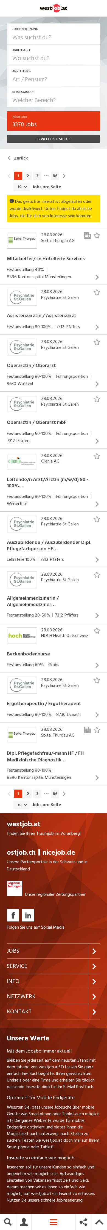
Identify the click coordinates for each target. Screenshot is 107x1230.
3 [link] (37, 175)
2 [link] (28, 175)
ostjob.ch (21, 852)
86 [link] (55, 175)
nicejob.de (59, 852)
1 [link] (18, 175)
